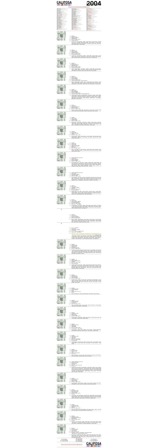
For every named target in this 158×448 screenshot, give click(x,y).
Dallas (89, 20)
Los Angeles (60, 14)
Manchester (60, 28)
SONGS (72, 7)
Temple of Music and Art (64, 9)
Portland (74, 25)
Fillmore (94, 12)
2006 (89, 6)
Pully (89, 14)
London (60, 29)
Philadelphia (90, 29)
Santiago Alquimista (78, 15)
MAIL (82, 7)
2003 (83, 6)
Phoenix (60, 16)
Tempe (89, 22)
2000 (77, 6)
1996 (69, 6)
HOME (70, 7)
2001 (79, 6)
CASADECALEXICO (86, 7)
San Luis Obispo (90, 10)
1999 (75, 6)
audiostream (76, 146)
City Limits (92, 24)
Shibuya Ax (62, 11)
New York (89, 27)
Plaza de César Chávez (95, 11)
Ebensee (89, 13)
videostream (79, 291)
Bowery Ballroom (94, 27)
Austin (89, 21)
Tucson (89, 23)
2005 (87, 6)
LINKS (80, 7)
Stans (74, 10)
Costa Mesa (90, 9)
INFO (75, 7)
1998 (73, 6)
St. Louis (89, 19)
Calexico (74, 28)
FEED (77, 7)
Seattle (74, 26)
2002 (81, 6)
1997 (71, 6)
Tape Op (79, 16)
